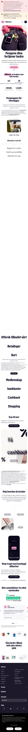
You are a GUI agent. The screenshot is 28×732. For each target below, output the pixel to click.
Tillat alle (18, 728)
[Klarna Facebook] (4, 708)
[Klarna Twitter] (17, 708)
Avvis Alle (10, 728)
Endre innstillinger (14, 725)
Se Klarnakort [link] (14, 373)
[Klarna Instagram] (24, 708)
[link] (7, 511)
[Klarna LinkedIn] (11, 708)
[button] (26, 6)
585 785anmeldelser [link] (17, 600)
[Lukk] (25, 715)
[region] (14, 722)
